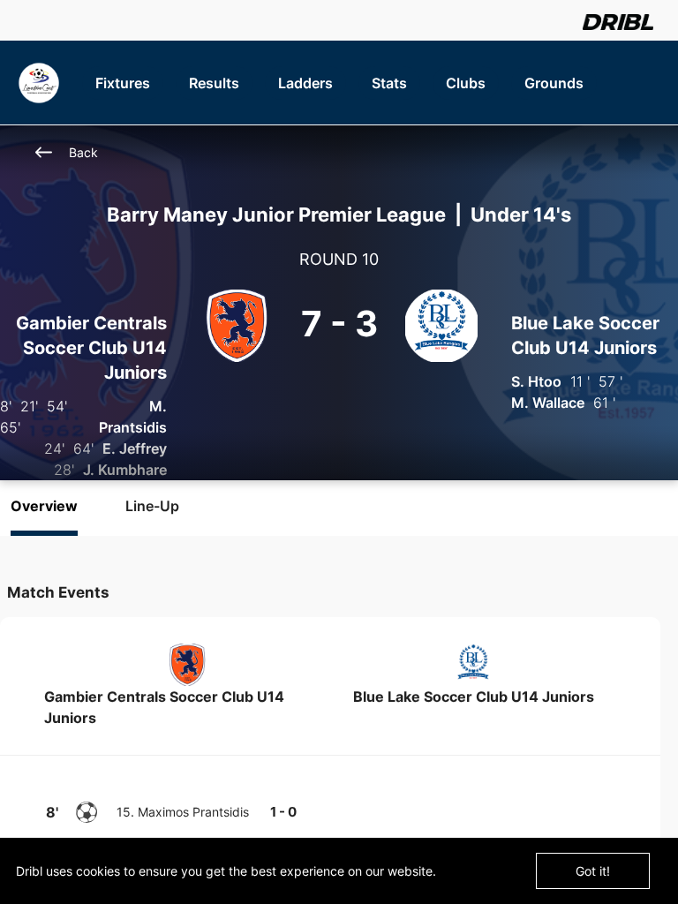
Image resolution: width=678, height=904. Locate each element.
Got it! (593, 870)
